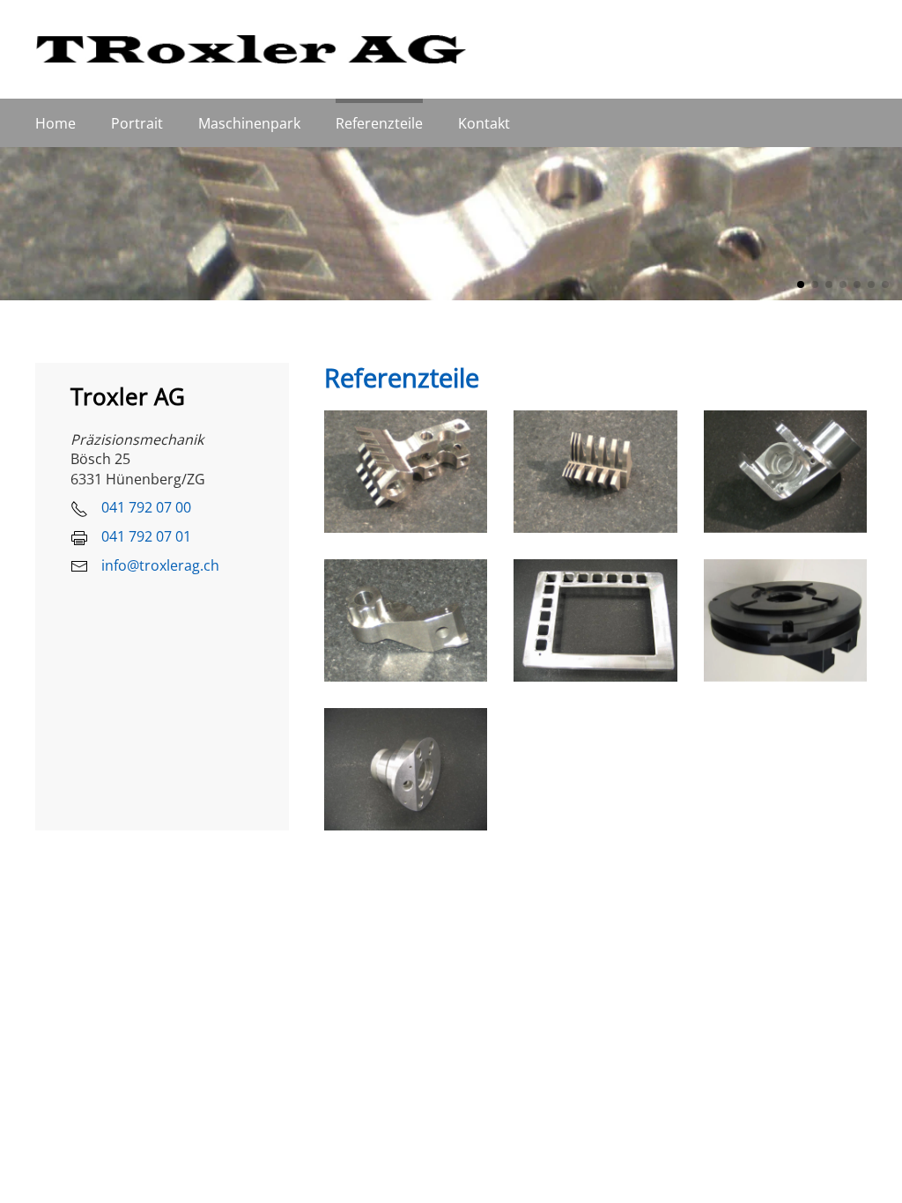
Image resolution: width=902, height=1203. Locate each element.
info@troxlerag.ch (160, 565)
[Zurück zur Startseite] (251, 49)
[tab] (800, 284)
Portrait (137, 123)
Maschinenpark (249, 123)
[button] (405, 471)
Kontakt (484, 123)
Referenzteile (379, 123)
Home (55, 123)
